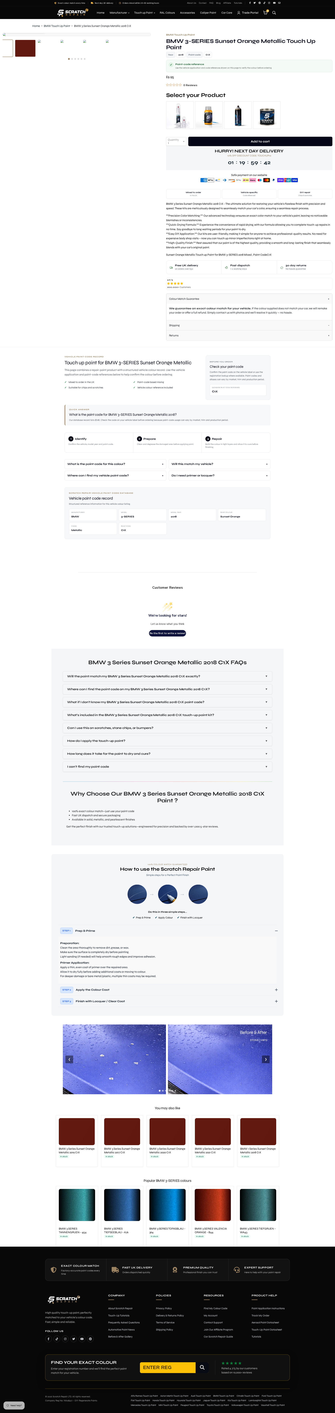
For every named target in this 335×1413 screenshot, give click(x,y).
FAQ (211, 3)
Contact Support (213, 1322)
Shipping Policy (164, 1329)
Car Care (226, 12)
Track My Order (260, 1315)
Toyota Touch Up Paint (218, 1405)
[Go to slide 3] (166, 1091)
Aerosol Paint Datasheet (265, 1322)
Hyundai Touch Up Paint (189, 1400)
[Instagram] (65, 1339)
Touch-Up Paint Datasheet (267, 1329)
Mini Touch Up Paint (168, 1405)
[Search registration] (202, 1367)
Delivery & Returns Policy (170, 1315)
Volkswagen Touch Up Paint (245, 1405)
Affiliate (227, 3)
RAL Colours (167, 12)
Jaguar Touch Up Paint (214, 1400)
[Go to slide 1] (160, 1091)
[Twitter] (73, 1339)
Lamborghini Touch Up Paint (263, 1400)
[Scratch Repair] (72, 12)
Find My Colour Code (215, 1308)
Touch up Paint (143, 12)
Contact (202, 3)
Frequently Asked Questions (124, 1322)
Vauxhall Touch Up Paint (273, 1405)
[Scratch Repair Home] (63, 1302)
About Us (191, 3)
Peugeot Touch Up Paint (192, 1405)
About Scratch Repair (120, 1308)
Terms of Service (165, 1322)
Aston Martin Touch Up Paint (174, 1396)
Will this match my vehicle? (192, 464)
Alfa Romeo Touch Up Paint (144, 1396)
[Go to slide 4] (169, 1091)
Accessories (187, 12)
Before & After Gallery (120, 1336)
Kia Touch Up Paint (237, 1400)
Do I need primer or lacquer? (193, 475)
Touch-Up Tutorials (118, 1315)
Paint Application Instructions (268, 1308)
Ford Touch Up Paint (272, 1396)
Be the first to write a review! (167, 633)
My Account (210, 1315)
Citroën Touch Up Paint (248, 1396)
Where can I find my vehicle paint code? (98, 475)
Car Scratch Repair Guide (218, 1336)
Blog (218, 3)
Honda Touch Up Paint (163, 1400)
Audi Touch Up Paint (201, 1396)
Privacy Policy (164, 1308)
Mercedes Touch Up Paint (143, 1405)
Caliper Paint (208, 12)
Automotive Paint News (121, 1329)
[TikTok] (57, 1339)
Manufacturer (119, 12)
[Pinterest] (90, 1339)
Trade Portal (250, 12)
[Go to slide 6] (175, 1091)
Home (101, 12)
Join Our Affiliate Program (218, 1329)
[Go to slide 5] (172, 1091)
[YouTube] (82, 1339)
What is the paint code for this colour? (96, 464)
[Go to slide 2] (163, 1091)
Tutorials (238, 3)
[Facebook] (48, 1339)
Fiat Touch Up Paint (140, 1400)
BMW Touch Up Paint (57, 26)
